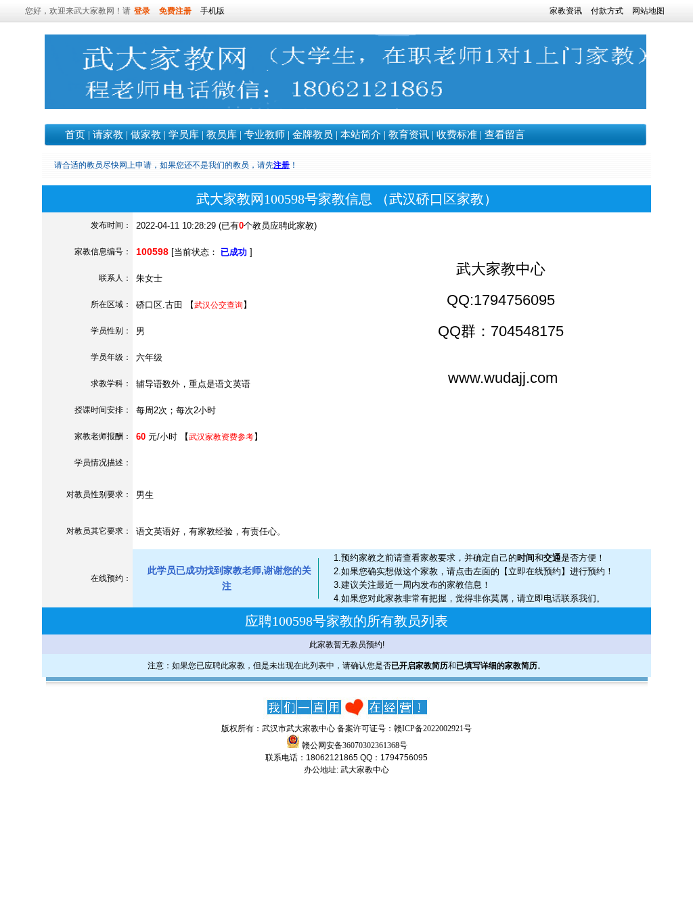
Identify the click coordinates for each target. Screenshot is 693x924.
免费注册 (175, 11)
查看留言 (505, 134)
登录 (142, 11)
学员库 (184, 134)
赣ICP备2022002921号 (433, 728)
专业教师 (264, 134)
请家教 (108, 134)
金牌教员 (312, 134)
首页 (75, 134)
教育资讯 (408, 134)
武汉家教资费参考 (221, 437)
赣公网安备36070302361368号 (354, 745)
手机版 (212, 11)
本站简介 (360, 134)
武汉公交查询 (218, 305)
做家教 (146, 134)
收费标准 (457, 134)
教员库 (221, 134)
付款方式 (607, 11)
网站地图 (648, 11)
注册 (281, 165)
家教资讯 (566, 11)
